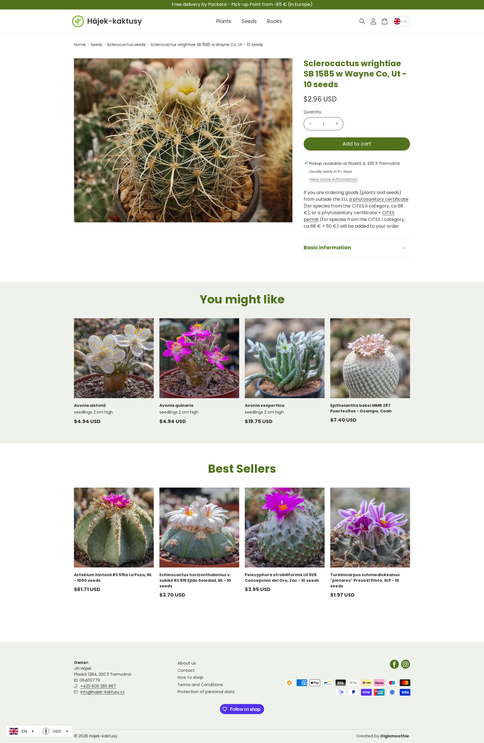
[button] (362, 21)
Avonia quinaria (176, 405)
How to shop (190, 677)
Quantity (312, 112)
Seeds (97, 44)
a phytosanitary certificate (378, 199)
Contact (186, 670)
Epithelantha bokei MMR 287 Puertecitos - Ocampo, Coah (361, 408)
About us (187, 663)
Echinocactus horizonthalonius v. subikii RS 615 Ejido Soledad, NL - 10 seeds (195, 580)
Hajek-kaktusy (103, 736)
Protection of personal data (206, 691)
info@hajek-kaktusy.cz (102, 692)
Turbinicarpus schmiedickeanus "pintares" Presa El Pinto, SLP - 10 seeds (365, 580)
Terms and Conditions (200, 684)
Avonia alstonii (90, 405)
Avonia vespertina (264, 405)
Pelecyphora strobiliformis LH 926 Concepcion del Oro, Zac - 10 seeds (282, 577)
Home (80, 44)
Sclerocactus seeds (127, 44)
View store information (333, 179)
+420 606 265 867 (98, 686)
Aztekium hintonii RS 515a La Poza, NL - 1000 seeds (113, 577)
